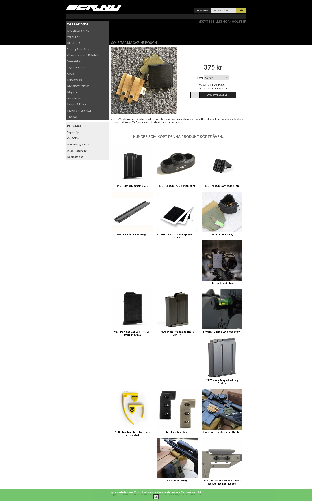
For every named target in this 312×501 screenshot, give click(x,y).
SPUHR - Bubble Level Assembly (221, 331)
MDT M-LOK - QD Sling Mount (177, 185)
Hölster (239, 21)
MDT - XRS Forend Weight (132, 234)
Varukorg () (156, 2)
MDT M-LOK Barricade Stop (222, 185)
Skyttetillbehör (215, 21)
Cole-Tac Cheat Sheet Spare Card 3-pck (177, 236)
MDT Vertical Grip (177, 431)
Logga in (202, 10)
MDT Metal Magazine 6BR (132, 185)
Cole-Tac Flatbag (177, 480)
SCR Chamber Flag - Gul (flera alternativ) (132, 433)
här (200, 492)
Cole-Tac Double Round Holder (221, 431)
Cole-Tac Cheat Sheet (222, 282)
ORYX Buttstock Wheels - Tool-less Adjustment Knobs (222, 482)
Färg (199, 77)
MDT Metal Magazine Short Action (177, 333)
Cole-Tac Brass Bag (221, 234)
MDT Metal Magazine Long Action (222, 382)
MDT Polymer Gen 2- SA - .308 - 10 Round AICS (132, 333)
